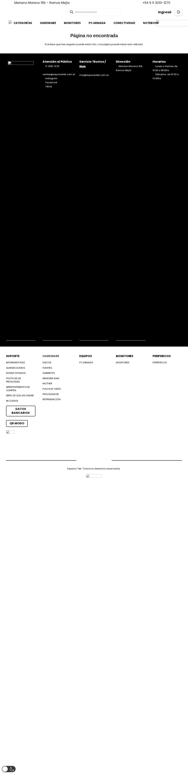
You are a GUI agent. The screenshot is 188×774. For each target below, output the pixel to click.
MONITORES (122, 362)
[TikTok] (115, 459)
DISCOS (47, 362)
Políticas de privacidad (13, 380)
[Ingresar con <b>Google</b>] (178, 12)
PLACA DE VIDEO (52, 389)
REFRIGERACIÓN (51, 399)
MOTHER (47, 383)
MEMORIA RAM (51, 378)
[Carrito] (139, 12)
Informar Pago (15, 362)
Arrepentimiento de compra (18, 388)
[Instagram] (87, 460)
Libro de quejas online (20, 395)
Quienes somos (15, 368)
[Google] (101, 459)
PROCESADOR (51, 394)
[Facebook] (72, 459)
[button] (34, 23)
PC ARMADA (86, 362)
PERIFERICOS (160, 362)
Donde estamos (16, 373)
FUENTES (47, 368)
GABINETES (49, 373)
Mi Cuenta (12, 401)
